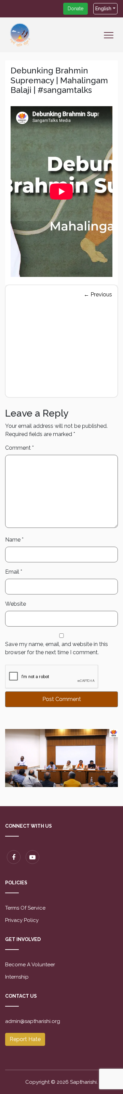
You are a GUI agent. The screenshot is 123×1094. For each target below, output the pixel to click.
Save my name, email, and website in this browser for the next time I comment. (56, 648)
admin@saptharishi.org (32, 1021)
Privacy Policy (22, 920)
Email (13, 572)
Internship (17, 977)
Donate (75, 8)
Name (14, 539)
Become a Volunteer (30, 965)
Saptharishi (83, 1082)
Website (15, 604)
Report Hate (25, 1039)
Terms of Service (25, 908)
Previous (98, 294)
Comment (19, 448)
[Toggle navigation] (111, 39)
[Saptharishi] (20, 34)
